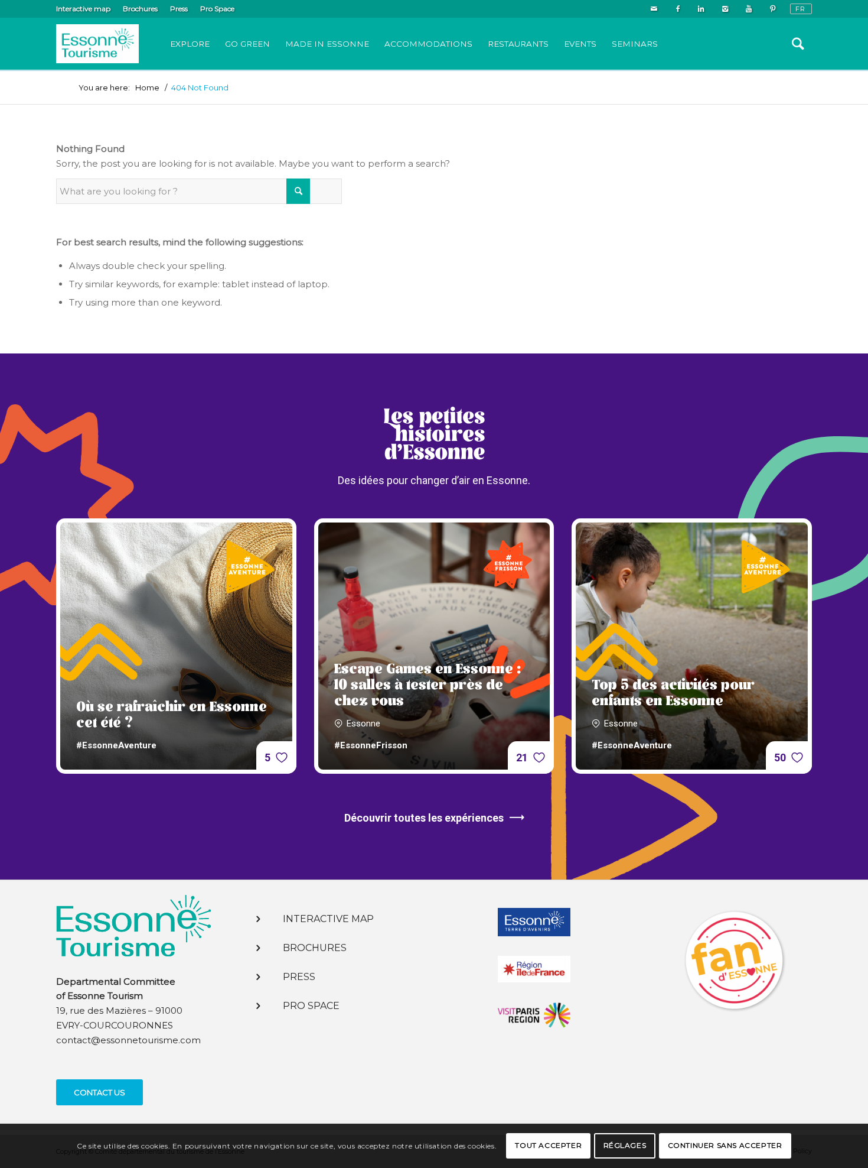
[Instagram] (724, 9)
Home (147, 87)
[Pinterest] (772, 9)
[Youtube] (748, 9)
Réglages (625, 1145)
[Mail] (654, 9)
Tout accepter (548, 1145)
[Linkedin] (701, 9)
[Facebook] (677, 9)
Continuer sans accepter (725, 1145)
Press (179, 8)
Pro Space (217, 8)
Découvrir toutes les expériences (424, 818)
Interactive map (83, 8)
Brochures (140, 8)
